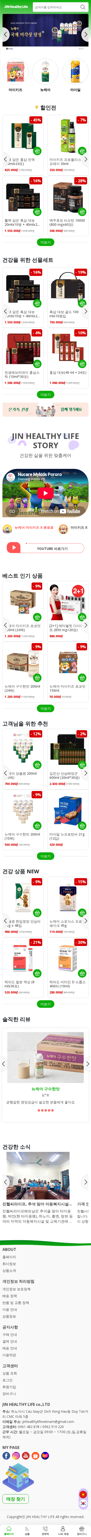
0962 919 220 (53, 1426)
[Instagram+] (16, 1456)
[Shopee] (35, 1456)
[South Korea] (83, 1503)
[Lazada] (45, 1456)
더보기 (46, 242)
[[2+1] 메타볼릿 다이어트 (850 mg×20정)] (68, 601)
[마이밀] (75, 71)
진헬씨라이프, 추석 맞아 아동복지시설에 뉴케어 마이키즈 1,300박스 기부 (37, 1204)
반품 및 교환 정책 (15, 1302)
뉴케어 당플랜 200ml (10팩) (21, 776)
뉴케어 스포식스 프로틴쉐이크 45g (67, 923)
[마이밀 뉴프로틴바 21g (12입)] (68, 810)
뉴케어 (45, 89)
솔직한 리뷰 (16, 1019)
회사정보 (9, 1263)
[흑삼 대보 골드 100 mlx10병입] (68, 287)
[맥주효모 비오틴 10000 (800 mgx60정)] (68, 196)
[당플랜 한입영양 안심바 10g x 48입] (23, 897)
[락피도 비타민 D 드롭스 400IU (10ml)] (68, 957)
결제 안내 (9, 1341)
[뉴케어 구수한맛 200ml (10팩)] (23, 810)
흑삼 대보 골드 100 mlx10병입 (64, 314)
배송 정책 (9, 1295)
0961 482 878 (28, 1426)
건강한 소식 (16, 1146)
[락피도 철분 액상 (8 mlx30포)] (23, 957)
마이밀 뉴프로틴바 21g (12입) (67, 836)
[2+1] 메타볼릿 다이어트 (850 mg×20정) (66, 628)
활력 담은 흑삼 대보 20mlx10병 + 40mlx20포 (22, 222)
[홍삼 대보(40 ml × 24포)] (68, 348)
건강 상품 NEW (20, 871)
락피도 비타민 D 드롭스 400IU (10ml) (68, 984)
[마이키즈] (15, 71)
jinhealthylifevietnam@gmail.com (48, 1421)
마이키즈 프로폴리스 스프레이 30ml (67, 162)
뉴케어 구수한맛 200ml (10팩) (22, 836)
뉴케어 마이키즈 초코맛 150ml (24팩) (23, 628)
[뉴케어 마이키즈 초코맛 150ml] (68, 662)
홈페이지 (9, 1257)
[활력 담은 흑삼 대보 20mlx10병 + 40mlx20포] (23, 196)
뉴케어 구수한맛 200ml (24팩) (22, 688)
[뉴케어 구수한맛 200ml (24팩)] (23, 662)
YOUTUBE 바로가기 (52, 548)
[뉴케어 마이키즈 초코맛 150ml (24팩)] (23, 601)
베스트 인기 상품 (22, 575)
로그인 (7, 1380)
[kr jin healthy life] (16, 7)
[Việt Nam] (83, 1494)
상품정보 (9, 1316)
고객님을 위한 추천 (25, 723)
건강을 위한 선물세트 (27, 259)
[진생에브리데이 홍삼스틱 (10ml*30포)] (23, 348)
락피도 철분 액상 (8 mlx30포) (19, 984)
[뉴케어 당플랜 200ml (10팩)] (23, 749)
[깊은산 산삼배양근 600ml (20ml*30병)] (68, 749)
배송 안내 (9, 1348)
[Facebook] (6, 1456)
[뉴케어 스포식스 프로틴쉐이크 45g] (68, 897)
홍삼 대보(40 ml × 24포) (68, 373)
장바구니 (9, 1393)
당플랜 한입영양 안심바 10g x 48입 (23, 923)
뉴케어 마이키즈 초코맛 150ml (67, 688)
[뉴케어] (45, 71)
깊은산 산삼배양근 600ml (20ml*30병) (65, 776)
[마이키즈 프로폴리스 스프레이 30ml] (68, 135)
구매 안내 (9, 1334)
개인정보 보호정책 (16, 1289)
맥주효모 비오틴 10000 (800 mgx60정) (67, 222)
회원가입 (9, 1386)
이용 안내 (9, 1309)
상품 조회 (9, 1373)
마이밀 (75, 89)
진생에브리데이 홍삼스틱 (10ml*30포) (22, 375)
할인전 (47, 107)
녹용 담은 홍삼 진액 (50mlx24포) (20, 162)
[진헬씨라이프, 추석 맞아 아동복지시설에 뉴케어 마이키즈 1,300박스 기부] (38, 1176)
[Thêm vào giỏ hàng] (37, 151)
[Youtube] (26, 1456)
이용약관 (9, 1355)
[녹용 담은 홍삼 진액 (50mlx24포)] (23, 135)
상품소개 (9, 1270)
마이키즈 (15, 89)
